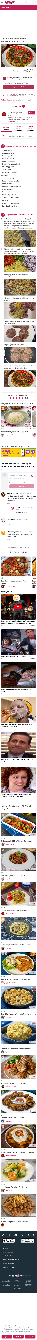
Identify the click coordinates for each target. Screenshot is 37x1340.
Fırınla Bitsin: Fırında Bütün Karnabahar (16, 1049)
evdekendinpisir (14, 113)
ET (2, 873)
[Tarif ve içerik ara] (26, 2)
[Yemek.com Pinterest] (34, 1235)
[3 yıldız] (16, 398)
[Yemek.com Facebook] (28, 1235)
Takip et (31, 112)
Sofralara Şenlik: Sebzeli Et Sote (13, 876)
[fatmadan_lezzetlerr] (3, 533)
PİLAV (2, 428)
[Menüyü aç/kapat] (2, 2)
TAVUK (3, 976)
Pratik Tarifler (6, 7)
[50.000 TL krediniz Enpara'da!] (18, 452)
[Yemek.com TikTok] (9, 1235)
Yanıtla (8, 503)
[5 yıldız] (22, 398)
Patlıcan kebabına (7, 100)
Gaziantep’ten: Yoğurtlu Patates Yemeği (17, 945)
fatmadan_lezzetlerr (14, 532)
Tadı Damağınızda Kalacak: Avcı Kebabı (13, 582)
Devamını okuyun (13, 121)
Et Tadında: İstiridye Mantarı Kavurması (16, 841)
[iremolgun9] (3, 520)
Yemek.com (20, 507)
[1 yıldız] (10, 398)
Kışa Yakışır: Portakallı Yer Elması (14, 1187)
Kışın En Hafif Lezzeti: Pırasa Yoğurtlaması (17, 1152)
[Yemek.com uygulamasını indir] (8, 1240)
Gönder (21, 486)
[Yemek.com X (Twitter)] (22, 1235)
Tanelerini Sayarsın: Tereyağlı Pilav (14, 432)
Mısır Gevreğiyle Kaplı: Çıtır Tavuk (14, 1222)
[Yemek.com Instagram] (3, 1235)
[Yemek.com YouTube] (16, 1235)
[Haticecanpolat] (3, 494)
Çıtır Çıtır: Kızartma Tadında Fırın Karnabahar (18, 1014)
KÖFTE (3, 578)
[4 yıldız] (19, 398)
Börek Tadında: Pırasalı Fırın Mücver (15, 910)
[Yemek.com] (10, 2)
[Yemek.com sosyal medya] (16, 1275)
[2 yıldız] (13, 398)
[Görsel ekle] (32, 476)
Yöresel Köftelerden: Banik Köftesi (14, 1083)
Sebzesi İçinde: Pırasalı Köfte (12, 1118)
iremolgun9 (11, 519)
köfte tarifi (21, 103)
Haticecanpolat (12, 493)
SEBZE (3, 838)
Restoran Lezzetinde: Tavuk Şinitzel (15, 979)
